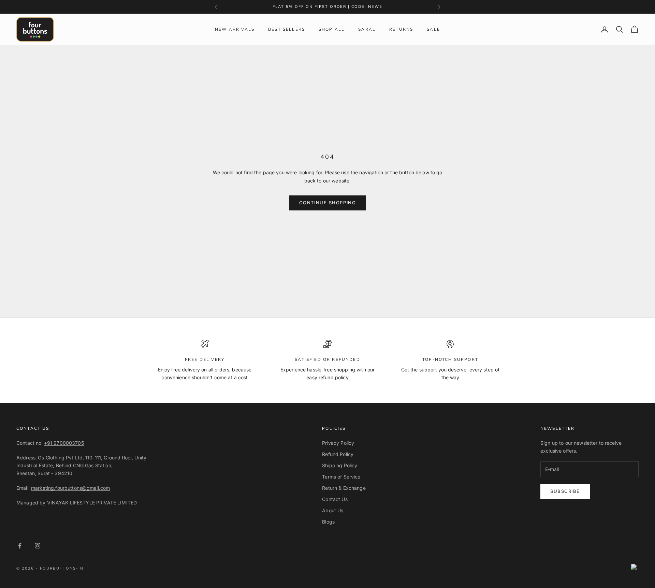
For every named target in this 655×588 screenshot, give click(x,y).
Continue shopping (327, 202)
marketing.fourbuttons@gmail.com (70, 488)
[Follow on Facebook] (19, 545)
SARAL (367, 29)
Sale (433, 29)
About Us (332, 510)
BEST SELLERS (286, 29)
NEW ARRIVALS (234, 29)
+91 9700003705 (64, 443)
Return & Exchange (343, 488)
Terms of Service (341, 477)
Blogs (328, 522)
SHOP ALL (332, 29)
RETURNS (401, 29)
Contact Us (334, 499)
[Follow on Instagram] (37, 545)
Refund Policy (337, 454)
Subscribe (565, 491)
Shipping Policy (339, 465)
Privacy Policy (338, 443)
